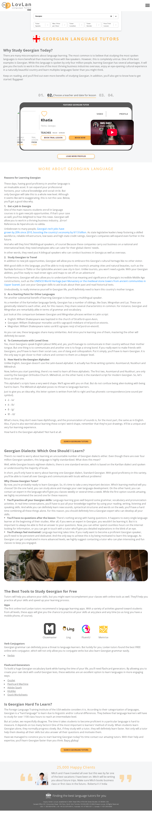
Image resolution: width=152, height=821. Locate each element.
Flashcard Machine (17, 684)
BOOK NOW (80, 137)
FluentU (86, 637)
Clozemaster (50, 637)
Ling (68, 637)
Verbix (11, 655)
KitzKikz (11, 691)
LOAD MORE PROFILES (76, 156)
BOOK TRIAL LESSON (53, 137)
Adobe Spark (14, 687)
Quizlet (11, 680)
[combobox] (35, 16)
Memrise (103, 637)
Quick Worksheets (17, 694)
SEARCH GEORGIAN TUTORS (76, 441)
